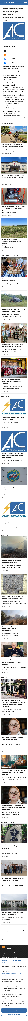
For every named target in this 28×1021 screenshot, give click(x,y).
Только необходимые (14, 1014)
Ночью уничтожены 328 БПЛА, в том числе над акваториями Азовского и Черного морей (12, 455)
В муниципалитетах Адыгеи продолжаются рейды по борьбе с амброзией (12, 241)
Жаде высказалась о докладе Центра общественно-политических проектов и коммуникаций (13, 807)
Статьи (4, 678)
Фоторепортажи (7, 822)
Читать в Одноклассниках (14, 55)
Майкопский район (9, 256)
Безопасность (7, 45)
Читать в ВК (10, 62)
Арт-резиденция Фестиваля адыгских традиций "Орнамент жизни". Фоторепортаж (13, 880)
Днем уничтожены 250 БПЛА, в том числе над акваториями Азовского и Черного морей (14, 522)
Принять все (14, 1010)
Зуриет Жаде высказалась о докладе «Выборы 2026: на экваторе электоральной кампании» (12, 739)
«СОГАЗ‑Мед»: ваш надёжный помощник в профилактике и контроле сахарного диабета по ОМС (13, 772)
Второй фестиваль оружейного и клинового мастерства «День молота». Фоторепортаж (13, 846)
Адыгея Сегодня (8, 2)
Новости (4, 535)
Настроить (14, 1018)
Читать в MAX (11, 59)
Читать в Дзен (11, 51)
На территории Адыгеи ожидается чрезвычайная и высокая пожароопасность (12, 628)
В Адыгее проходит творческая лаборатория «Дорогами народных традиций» (12, 381)
